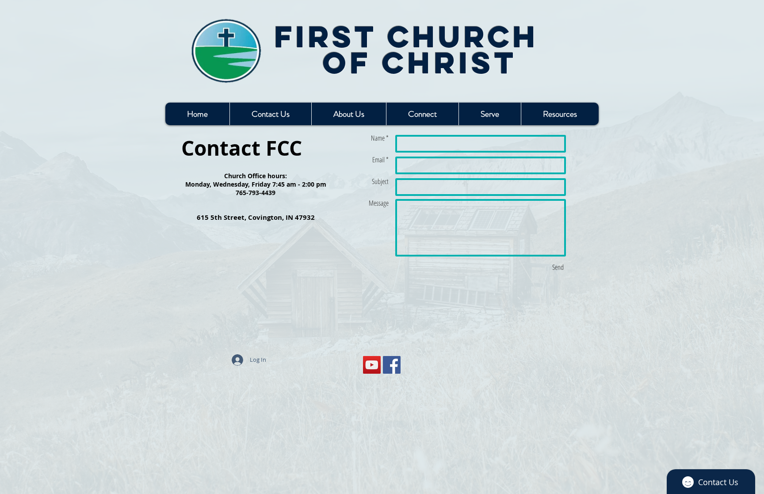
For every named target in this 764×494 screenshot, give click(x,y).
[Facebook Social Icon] (392, 365)
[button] (422, 114)
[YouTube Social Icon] (372, 365)
